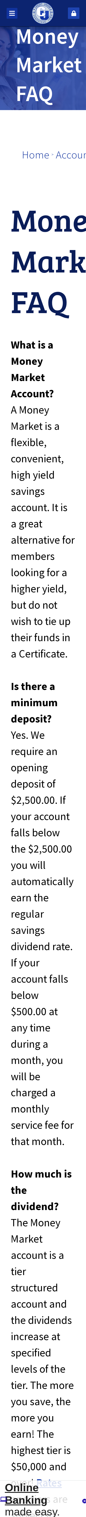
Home (35, 154)
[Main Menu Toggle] (12, 13)
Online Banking (26, 1493)
